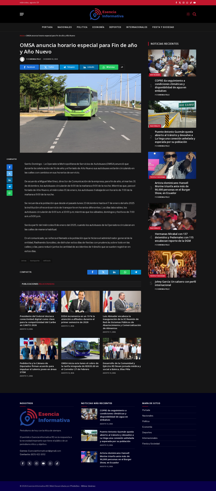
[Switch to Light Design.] (188, 14)
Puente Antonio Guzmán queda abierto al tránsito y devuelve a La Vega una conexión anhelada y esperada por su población (175, 137)
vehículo (47, 261)
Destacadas (155, 75)
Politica (82, 27)
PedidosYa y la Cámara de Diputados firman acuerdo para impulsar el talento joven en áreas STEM (38, 368)
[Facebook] (9, 167)
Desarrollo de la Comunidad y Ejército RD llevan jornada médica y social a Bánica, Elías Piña (122, 366)
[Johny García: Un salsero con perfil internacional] (172, 264)
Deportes (115, 27)
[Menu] (22, 14)
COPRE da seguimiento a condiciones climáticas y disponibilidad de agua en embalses (170, 85)
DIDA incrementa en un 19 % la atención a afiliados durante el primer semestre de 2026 (78, 319)
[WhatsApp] (9, 193)
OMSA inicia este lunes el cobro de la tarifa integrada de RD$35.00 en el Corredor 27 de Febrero (80, 366)
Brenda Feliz (35, 59)
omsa (23, 261)
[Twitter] (9, 173)
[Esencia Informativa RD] (108, 14)
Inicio (22, 36)
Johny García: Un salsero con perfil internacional (175, 283)
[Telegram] (9, 186)
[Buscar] (194, 14)
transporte (35, 261)
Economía (98, 27)
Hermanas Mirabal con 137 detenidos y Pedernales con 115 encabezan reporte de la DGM (174, 237)
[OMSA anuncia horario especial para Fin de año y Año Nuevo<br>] (80, 113)
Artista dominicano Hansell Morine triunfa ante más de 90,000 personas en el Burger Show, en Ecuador (172, 188)
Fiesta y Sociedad (163, 27)
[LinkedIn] (9, 180)
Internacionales (136, 27)
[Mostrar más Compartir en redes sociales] (122, 67)
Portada (47, 27)
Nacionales (65, 27)
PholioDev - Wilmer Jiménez (82, 486)
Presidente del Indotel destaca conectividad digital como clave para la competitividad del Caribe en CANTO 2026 (38, 321)
